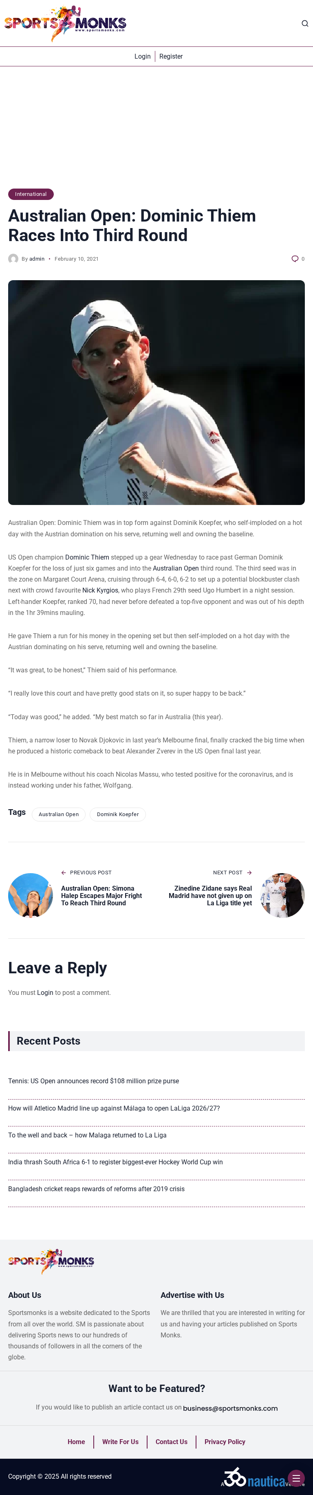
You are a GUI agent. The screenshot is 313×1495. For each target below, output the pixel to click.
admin (37, 259)
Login (45, 993)
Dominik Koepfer (118, 814)
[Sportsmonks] (65, 23)
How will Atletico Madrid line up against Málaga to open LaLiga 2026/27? (114, 1108)
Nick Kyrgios (100, 590)
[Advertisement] (156, 132)
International (31, 194)
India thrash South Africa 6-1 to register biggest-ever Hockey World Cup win (115, 1162)
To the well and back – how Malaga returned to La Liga (87, 1135)
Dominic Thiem (87, 557)
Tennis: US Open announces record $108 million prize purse (93, 1081)
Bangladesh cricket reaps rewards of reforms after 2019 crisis (96, 1189)
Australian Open (176, 568)
